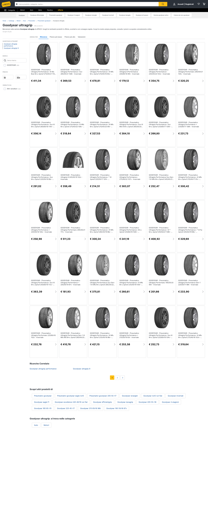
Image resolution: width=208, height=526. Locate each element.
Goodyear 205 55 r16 (147, 402)
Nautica (50, 10)
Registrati (189, 4)
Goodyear (22, 15)
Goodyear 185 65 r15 (42, 408)
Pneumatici (31, 21)
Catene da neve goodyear (181, 15)
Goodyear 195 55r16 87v (116, 408)
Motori (22, 10)
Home (4, 21)
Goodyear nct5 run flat (152, 396)
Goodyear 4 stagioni (74, 15)
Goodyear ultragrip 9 (11, 48)
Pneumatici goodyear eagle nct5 (70, 396)
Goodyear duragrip (124, 15)
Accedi (180, 4)
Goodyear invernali (108, 15)
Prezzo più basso (56, 37)
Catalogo (11, 21)
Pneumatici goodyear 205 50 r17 (102, 396)
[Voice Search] (17, 4)
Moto (40, 10)
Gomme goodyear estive (161, 15)
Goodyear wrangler (91, 15)
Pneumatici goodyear (55, 15)
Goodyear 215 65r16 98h (90, 408)
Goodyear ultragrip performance (10, 45)
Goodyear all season (142, 15)
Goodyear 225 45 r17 (66, 408)
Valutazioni (81, 37)
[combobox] (87, 4)
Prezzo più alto (70, 37)
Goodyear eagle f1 (41, 402)
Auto (31, 10)
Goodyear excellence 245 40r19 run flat (71, 402)
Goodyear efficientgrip (37, 15)
